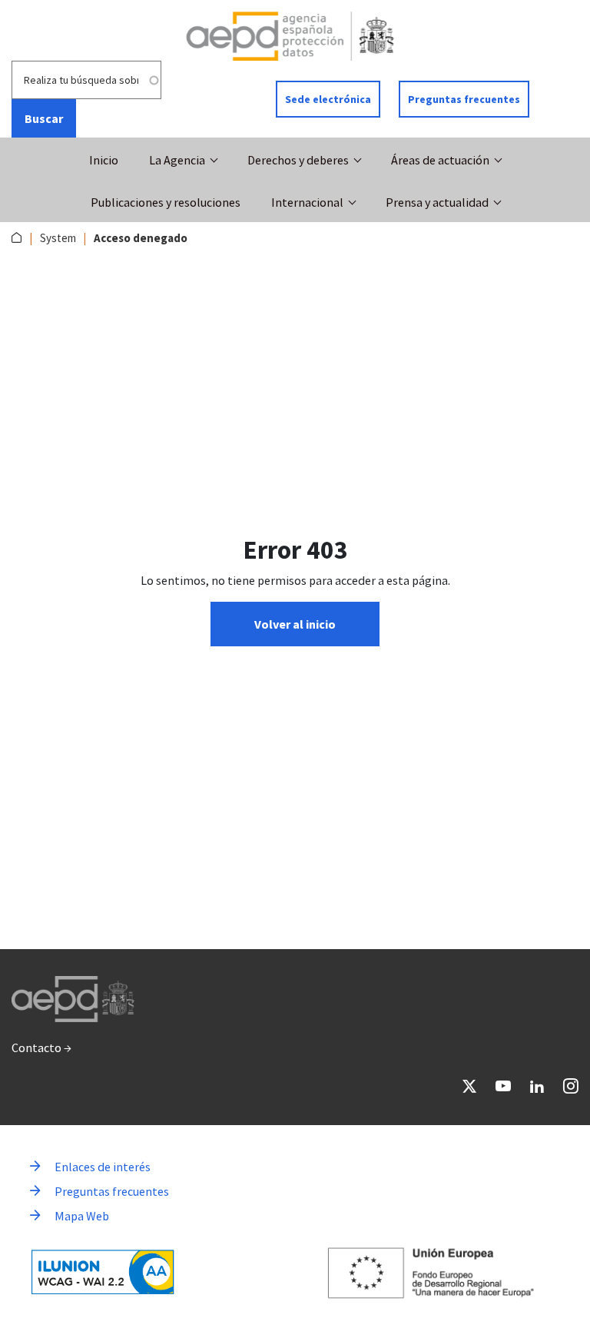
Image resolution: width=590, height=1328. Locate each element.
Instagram (571, 1086)
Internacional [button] (307, 202)
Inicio (103, 160)
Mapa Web (82, 1215)
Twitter (469, 1086)
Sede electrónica (328, 99)
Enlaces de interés (103, 1166)
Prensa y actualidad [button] (437, 202)
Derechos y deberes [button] (298, 160)
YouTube (503, 1086)
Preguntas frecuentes (464, 99)
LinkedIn (537, 1086)
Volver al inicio (295, 624)
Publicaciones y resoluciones (165, 202)
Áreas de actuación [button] (440, 160)
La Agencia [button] (177, 160)
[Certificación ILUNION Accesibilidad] (102, 1272)
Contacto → (41, 1047)
